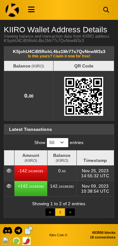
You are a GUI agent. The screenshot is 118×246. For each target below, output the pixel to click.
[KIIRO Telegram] (18, 230)
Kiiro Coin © (58, 235)
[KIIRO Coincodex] (6, 240)
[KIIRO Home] (12, 10)
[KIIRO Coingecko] (16, 240)
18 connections (102, 237)
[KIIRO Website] (28, 230)
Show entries (58, 142)
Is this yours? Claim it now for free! (59, 56)
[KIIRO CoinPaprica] (26, 240)
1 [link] (60, 212)
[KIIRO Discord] (7, 230)
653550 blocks (103, 232)
